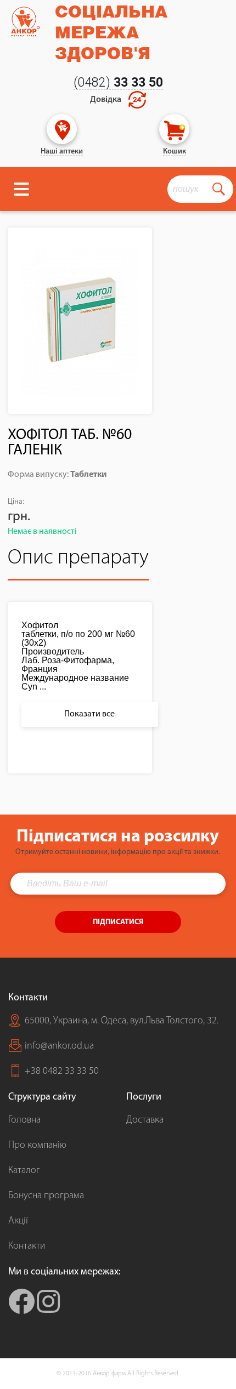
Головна (24, 1120)
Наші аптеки (62, 151)
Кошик (174, 151)
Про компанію (37, 1146)
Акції (18, 1221)
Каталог (24, 1171)
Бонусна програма (46, 1196)
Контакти (27, 1246)
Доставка (145, 1120)
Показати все (89, 714)
